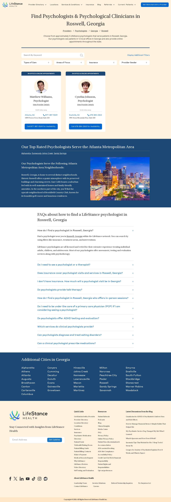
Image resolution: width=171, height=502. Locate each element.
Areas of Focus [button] (69, 62)
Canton (25, 387)
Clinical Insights (104, 426)
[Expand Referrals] (113, 5)
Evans (51, 383)
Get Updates (54, 440)
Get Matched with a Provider (155, 5)
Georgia (94, 31)
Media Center (103, 429)
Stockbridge (133, 379)
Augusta (26, 379)
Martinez (79, 390)
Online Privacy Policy (106, 439)
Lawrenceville (82, 379)
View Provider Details (41, 104)
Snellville (131, 372)
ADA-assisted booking (106, 448)
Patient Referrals (104, 417)
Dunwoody (36, 153)
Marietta (79, 387)
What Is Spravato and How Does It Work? (141, 438)
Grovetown (53, 390)
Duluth (51, 379)
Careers (96, 486)
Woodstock (132, 390)
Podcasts (101, 420)
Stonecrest (132, 383)
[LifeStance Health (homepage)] (12, 4)
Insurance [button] (102, 62)
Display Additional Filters (138, 55)
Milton (103, 368)
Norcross (105, 372)
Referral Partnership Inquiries (122, 483)
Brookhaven (28, 383)
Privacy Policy (103, 436)
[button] (36, 4)
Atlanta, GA (30, 115)
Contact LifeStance (81, 486)
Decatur (52, 375)
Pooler (103, 379)
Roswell (104, 31)
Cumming (53, 372)
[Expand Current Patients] (134, 5)
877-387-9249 (51, 115)
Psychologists (81, 31)
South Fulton (133, 375)
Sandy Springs (60, 153)
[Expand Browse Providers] (45, 5)
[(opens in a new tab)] (10, 479)
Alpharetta (26, 153)
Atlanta (26, 375)
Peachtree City (108, 375)
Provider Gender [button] (134, 62)
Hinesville (79, 368)
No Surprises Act (144, 483)
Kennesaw (79, 375)
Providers (67, 31)
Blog (99, 423)
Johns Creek (47, 153)
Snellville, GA (74, 115)
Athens (25, 372)
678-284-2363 (96, 115)
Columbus (27, 394)
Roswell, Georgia (74, 236)
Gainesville (53, 387)
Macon (77, 383)
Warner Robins (134, 387)
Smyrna (130, 368)
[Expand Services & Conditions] (81, 5)
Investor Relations (99, 483)
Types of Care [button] (36, 62)
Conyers (52, 368)
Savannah (105, 390)
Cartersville (28, 390)
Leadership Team (80, 483)
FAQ (99, 432)
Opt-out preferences (105, 471)
